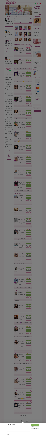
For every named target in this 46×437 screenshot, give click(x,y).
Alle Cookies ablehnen (34, 426)
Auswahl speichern (35, 428)
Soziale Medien (9, 434)
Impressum (13, 429)
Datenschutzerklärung (9, 429)
